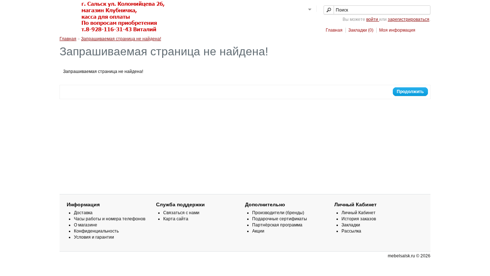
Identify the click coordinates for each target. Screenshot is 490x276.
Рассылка (351, 231)
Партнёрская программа (277, 224)
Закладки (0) (360, 30)
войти (372, 19)
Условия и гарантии (94, 237)
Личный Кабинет (358, 212)
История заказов (358, 218)
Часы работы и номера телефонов (109, 218)
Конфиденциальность (96, 231)
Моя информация (397, 30)
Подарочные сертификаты (279, 218)
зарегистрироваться (408, 19)
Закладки (350, 224)
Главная (334, 30)
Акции (258, 231)
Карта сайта (175, 218)
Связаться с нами (181, 212)
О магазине (85, 224)
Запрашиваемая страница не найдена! (121, 38)
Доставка (83, 212)
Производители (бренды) (278, 212)
